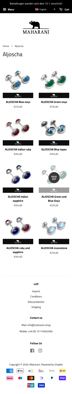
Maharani (35, 364)
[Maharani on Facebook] (32, 351)
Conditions (36, 296)
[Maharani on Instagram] (40, 351)
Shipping (36, 307)
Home (6, 46)
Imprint (36, 291)
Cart (66, 9)
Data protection (36, 302)
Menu (10, 9)
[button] (45, 9)
